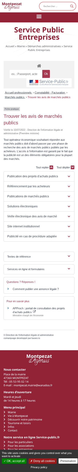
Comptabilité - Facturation (50, 92)
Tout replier (43, 167)
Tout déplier (64, 167)
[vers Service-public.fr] (49, 82)
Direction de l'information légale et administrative (30, 335)
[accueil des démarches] (39, 65)
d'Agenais (12, 6)
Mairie (21, 46)
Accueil (10, 46)
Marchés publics (15, 97)
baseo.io (36, 338)
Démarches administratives (44, 46)
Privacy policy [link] (39, 467)
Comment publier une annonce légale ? (36, 289)
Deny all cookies (44, 461)
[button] (39, 16)
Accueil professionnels (18, 92)
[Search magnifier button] (71, 6)
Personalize (68, 461)
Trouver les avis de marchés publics (49, 97)
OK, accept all (15, 461)
